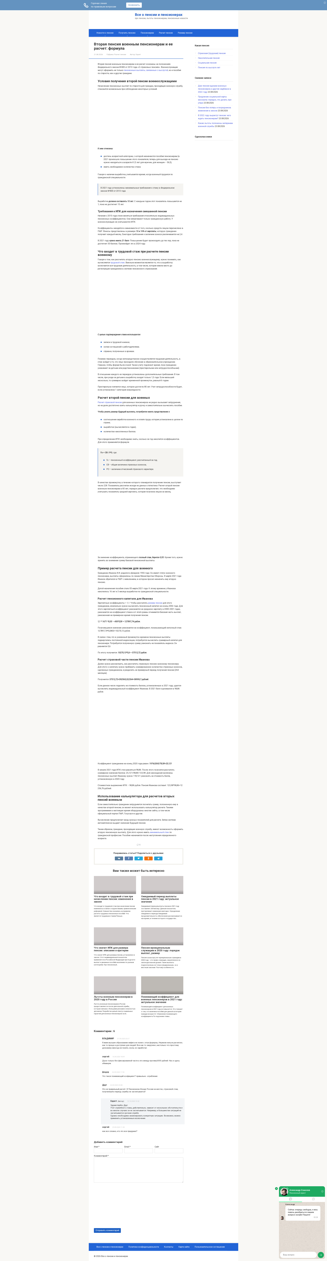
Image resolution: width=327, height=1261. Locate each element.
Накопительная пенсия (209, 58)
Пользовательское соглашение (210, 1247)
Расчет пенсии (166, 33)
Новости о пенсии (104, 33)
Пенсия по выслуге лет (209, 67)
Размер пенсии (185, 33)
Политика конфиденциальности (143, 1247)
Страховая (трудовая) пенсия (212, 53)
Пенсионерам (147, 33)
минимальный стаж (159, 832)
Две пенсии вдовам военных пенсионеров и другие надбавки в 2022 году (214, 89)
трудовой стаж (117, 262)
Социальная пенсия (207, 63)
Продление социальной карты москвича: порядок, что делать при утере (214, 99)
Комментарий (101, 1156)
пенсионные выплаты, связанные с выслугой (146, 70)
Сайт (157, 1147)
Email (127, 1147)
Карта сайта (183, 1247)
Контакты (168, 1247)
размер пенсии (155, 603)
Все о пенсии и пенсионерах (158, 15)
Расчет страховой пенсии (110, 402)
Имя (96, 1147)
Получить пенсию (127, 33)
